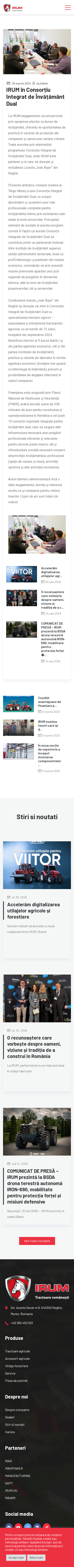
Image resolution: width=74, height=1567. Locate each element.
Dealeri (10, 1417)
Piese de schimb (16, 1381)
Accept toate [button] (16, 1557)
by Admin (42, 83)
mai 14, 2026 (19, 1163)
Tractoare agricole (17, 1351)
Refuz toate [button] (36, 1557)
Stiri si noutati (15, 1424)
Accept (46, 1542)
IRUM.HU (11, 1490)
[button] (37, 1241)
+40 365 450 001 (22, 1323)
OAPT (9, 1483)
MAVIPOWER (14, 1468)
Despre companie (17, 1410)
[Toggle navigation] (68, 7)
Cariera (10, 1432)
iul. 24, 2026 (19, 1030)
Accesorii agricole (17, 1358)
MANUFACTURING (17, 1476)
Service (10, 1373)
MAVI (8, 1461)
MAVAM (10, 1498)
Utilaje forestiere (16, 1366)
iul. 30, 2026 (19, 897)
